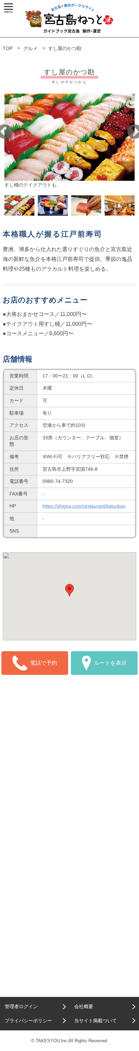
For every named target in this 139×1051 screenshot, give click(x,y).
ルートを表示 (110, 663)
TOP (7, 48)
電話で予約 (43, 663)
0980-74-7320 (58, 481)
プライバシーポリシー (28, 1020)
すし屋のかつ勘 (64, 48)
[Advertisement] (69, 758)
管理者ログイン (21, 1006)
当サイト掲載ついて (95, 1020)
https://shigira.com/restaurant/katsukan (84, 506)
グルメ (30, 48)
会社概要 (83, 1006)
